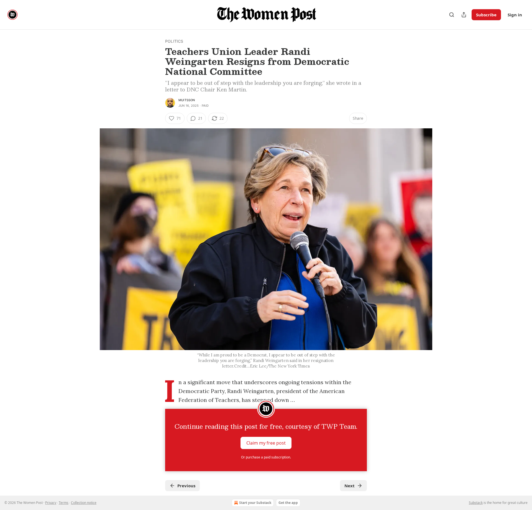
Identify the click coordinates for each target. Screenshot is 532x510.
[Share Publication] (463, 14)
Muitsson (186, 100)
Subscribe (486, 14)
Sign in (515, 14)
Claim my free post (266, 443)
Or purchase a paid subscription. (266, 457)
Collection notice (83, 502)
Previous (186, 485)
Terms (63, 502)
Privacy (50, 502)
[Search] (451, 14)
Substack (476, 502)
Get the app (288, 502)
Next (349, 485)
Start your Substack (255, 502)
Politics (174, 41)
